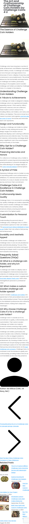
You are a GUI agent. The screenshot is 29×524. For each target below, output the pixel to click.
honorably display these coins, (9, 278)
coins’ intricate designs (9, 167)
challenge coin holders (18, 295)
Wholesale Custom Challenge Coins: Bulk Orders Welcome (18, 499)
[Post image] (4, 468)
